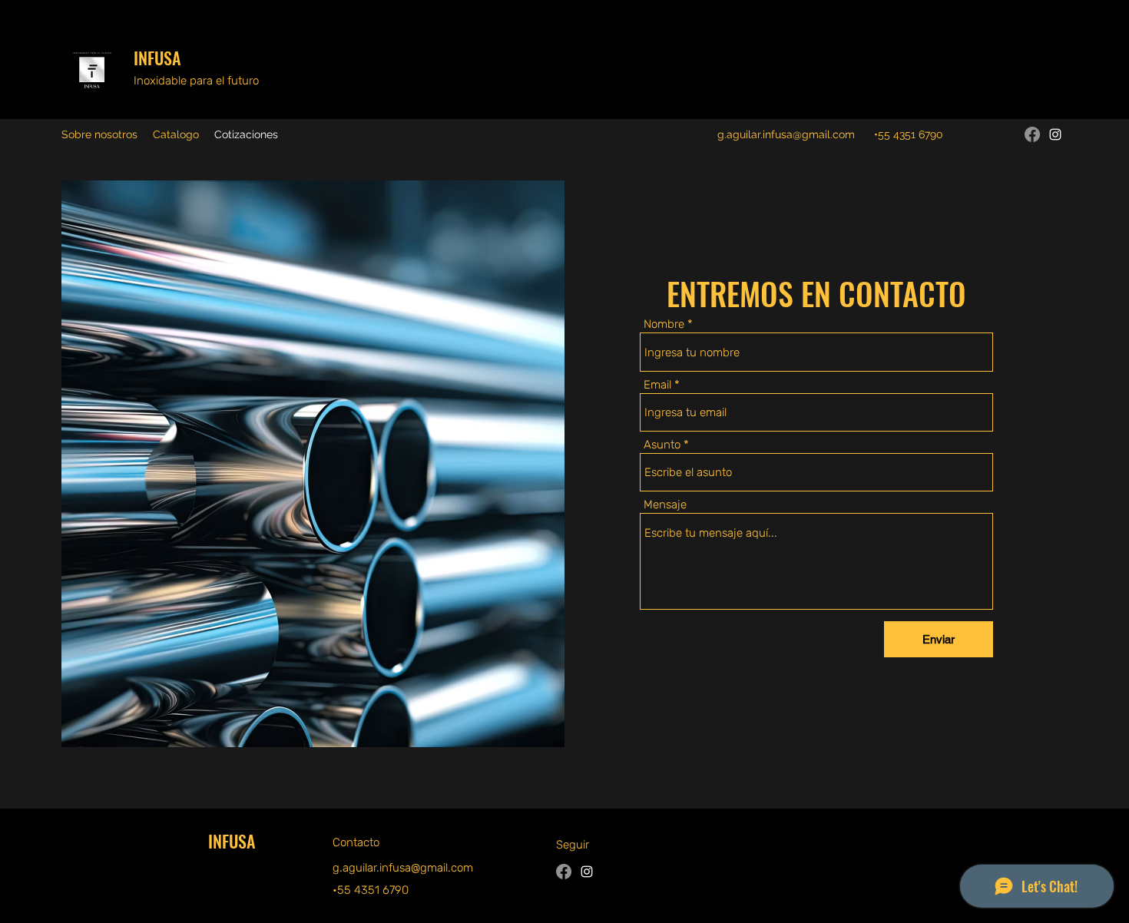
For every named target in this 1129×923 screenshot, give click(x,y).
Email (657, 385)
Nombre (664, 324)
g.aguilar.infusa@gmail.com (786, 134)
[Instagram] (1055, 134)
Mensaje (665, 505)
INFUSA (157, 57)
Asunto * (666, 445)
